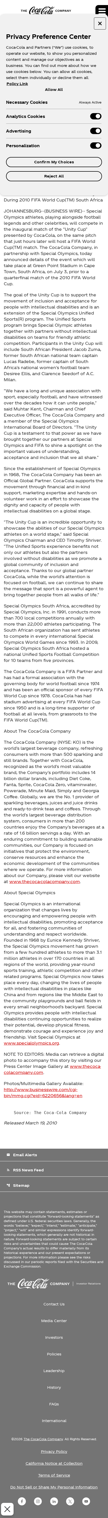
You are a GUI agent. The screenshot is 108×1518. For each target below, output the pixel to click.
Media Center (54, 1321)
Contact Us (54, 1304)
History (54, 1387)
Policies (54, 1354)
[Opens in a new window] (22, 1501)
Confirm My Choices (54, 162)
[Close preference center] (99, 23)
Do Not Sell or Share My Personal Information (54, 1487)
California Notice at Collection (54, 1463)
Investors (54, 1337)
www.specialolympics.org (31, 1043)
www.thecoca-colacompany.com (44, 881)
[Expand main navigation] (101, 11)
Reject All (54, 176)
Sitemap (18, 1185)
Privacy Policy (54, 1451)
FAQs (54, 1404)
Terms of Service (54, 1475)
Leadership (54, 1371)
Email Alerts (22, 1155)
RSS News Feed (25, 1170)
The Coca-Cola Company (43, 1439)
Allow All (54, 89)
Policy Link (17, 84)
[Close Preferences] (7, 1509)
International (54, 1421)
